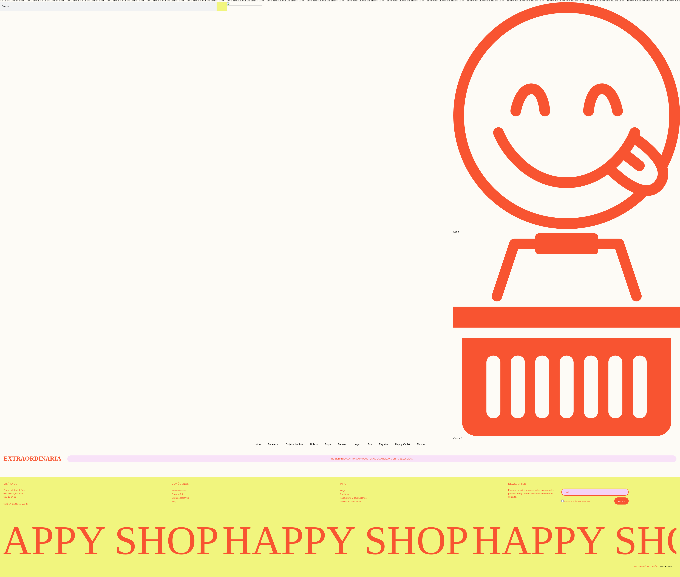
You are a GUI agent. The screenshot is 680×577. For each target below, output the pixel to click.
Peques (342, 444)
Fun (369, 444)
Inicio (258, 444)
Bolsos (314, 444)
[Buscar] (222, 6)
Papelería (273, 444)
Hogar (356, 444)
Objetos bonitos (294, 444)
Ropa (328, 444)
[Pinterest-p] (235, 569)
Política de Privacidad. (582, 501)
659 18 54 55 (10, 497)
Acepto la (577, 501)
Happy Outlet (402, 444)
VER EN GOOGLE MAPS (16, 504)
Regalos (383, 444)
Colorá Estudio (665, 566)
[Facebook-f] (123, 569)
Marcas (421, 444)
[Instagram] (11, 569)
